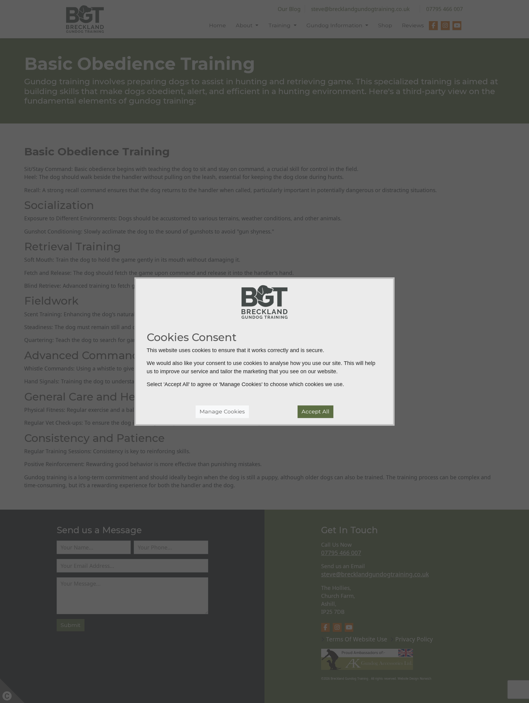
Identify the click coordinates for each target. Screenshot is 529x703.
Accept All (315, 411)
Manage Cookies (222, 411)
